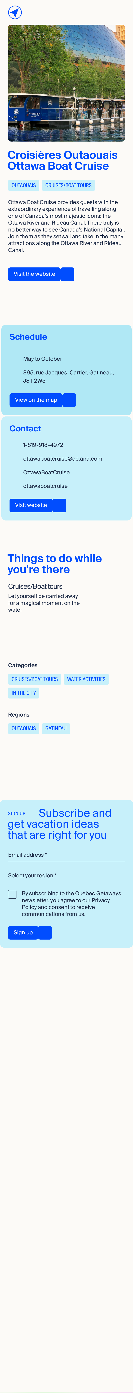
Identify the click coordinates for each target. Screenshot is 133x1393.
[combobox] (66, 876)
